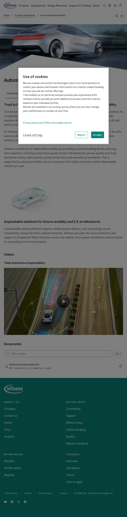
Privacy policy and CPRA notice (40, 123)
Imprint (67, 123)
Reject (82, 135)
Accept (97, 135)
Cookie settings (33, 135)
